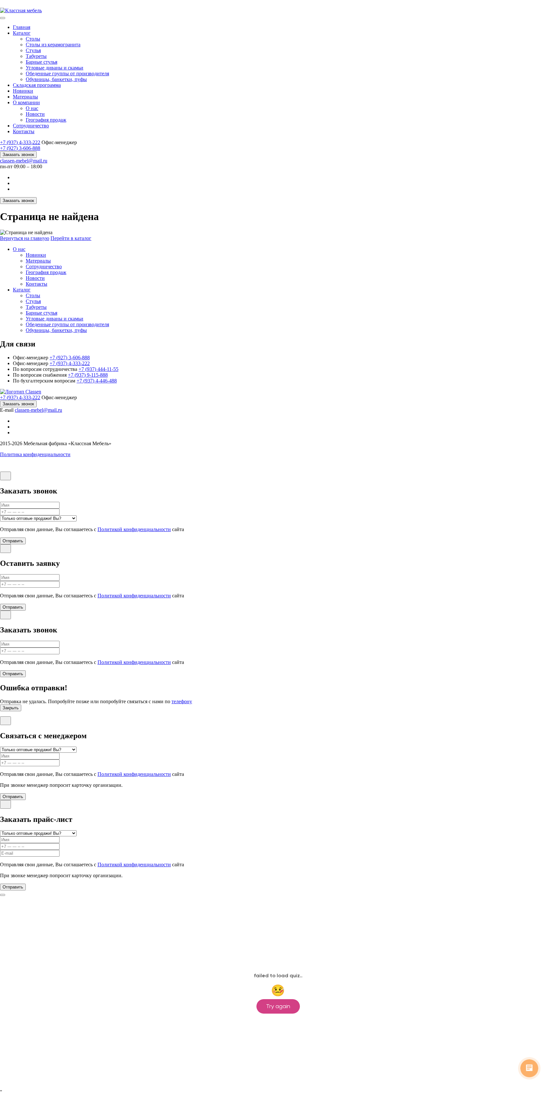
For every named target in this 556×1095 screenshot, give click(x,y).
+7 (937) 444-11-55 (98, 369)
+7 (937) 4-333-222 (20, 142)
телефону (181, 701)
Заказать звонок (18, 154)
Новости (35, 114)
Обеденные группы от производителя (67, 73)
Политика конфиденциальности (35, 454)
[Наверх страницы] (6, 468)
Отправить (13, 540)
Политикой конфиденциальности (134, 529)
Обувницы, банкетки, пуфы (56, 79)
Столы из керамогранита (53, 44)
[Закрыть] (2, 895)
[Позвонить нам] (3, 4)
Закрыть (11, 707)
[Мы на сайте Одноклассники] (15, 177)
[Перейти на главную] (21, 10)
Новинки (23, 91)
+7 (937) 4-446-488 (97, 380)
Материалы (25, 96)
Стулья (33, 50)
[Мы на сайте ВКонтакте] (15, 183)
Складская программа (37, 85)
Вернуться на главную (24, 238)
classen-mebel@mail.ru (23, 160)
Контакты (23, 131)
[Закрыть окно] (5, 476)
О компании (26, 102)
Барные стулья (41, 62)
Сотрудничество (31, 125)
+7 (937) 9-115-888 (88, 375)
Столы (33, 38)
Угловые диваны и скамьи (54, 67)
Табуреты (36, 56)
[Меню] (2, 18)
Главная (21, 27)
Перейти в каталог (71, 238)
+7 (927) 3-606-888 (20, 148)
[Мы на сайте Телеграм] (15, 189)
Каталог (22, 33)
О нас (32, 108)
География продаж (46, 120)
